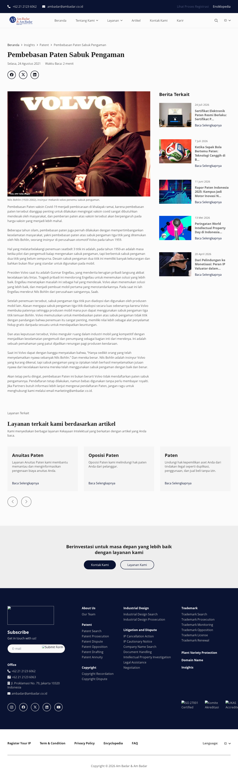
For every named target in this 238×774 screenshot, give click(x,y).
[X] (35, 707)
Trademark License (194, 635)
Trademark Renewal (195, 640)
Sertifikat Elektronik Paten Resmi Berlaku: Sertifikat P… (211, 115)
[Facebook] (23, 707)
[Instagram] (11, 707)
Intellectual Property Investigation (147, 657)
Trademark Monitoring (197, 625)
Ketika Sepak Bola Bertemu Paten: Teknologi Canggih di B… (210, 153)
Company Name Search (139, 647)
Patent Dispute (92, 641)
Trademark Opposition (197, 630)
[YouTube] (58, 707)
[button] (97, 20)
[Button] (12, 502)
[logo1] (20, 20)
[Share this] (11, 75)
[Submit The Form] (52, 647)
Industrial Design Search (140, 614)
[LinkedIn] (47, 707)
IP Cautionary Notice (137, 641)
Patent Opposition (94, 647)
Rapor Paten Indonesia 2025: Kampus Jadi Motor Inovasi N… (212, 191)
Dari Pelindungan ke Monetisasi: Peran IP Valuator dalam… (210, 264)
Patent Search (92, 631)
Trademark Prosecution (198, 619)
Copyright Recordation (98, 674)
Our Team (88, 614)
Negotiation (131, 668)
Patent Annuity (92, 657)
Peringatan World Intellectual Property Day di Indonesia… (210, 228)
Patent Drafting (92, 652)
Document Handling (137, 652)
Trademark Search (194, 614)
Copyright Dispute (94, 679)
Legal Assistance (134, 662)
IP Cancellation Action (138, 636)
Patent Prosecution (95, 636)
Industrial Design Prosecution (144, 619)
